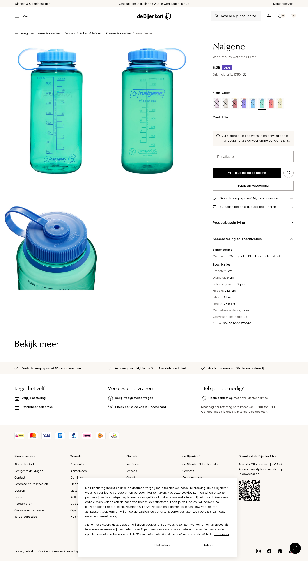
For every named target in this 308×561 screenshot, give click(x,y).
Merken (131, 471)
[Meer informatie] (244, 74)
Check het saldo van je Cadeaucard (140, 407)
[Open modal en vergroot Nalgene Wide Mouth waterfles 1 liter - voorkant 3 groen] (153, 108)
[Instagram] (258, 550)
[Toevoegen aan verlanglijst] (288, 173)
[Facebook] (269, 550)
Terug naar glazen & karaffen (40, 33)
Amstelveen (78, 471)
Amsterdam (78, 464)
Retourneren (23, 503)
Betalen (19, 490)
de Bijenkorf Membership (200, 464)
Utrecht (75, 503)
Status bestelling (25, 464)
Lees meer (221, 534)
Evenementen (192, 477)
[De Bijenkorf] (154, 16)
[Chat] (295, 548)
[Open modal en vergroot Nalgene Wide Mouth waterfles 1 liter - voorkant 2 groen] (50, 108)
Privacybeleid (23, 551)
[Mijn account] (269, 16)
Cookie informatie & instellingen (60, 551)
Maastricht (77, 490)
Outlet (130, 477)
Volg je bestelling (34, 398)
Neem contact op (220, 398)
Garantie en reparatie (29, 510)
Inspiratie (132, 464)
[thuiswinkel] (114, 438)
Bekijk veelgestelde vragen (134, 398)
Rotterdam (77, 497)
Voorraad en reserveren (31, 484)
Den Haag (77, 477)
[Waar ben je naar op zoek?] (216, 15)
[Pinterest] (280, 550)
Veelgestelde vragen (28, 471)
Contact (19, 477)
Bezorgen (21, 497)
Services (188, 471)
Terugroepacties (25, 516)
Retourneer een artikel (37, 407)
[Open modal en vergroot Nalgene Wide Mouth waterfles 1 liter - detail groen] (50, 245)
